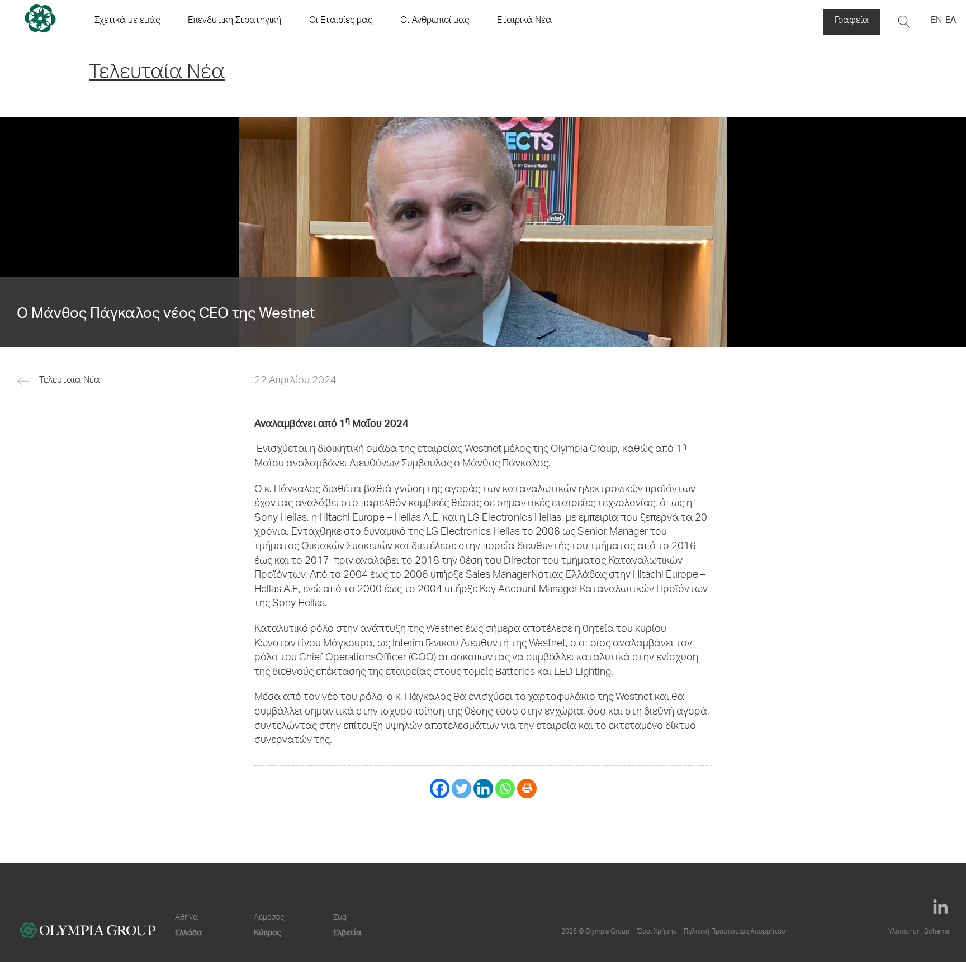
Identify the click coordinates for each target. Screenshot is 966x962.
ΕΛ (950, 21)
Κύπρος (267, 932)
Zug (340, 918)
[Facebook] (439, 788)
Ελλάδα (188, 932)
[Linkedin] (483, 788)
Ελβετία (347, 932)
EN (936, 21)
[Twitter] (461, 788)
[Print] (527, 788)
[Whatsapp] (505, 788)
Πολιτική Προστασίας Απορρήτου (734, 931)
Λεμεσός (269, 918)
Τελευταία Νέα (69, 381)
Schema (936, 931)
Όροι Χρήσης (656, 931)
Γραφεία (852, 21)
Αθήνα (186, 918)
